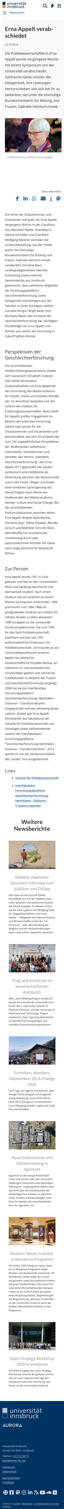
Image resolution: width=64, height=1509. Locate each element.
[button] (17, 198)
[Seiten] (59, 5)
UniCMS (16, 1504)
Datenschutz (9, 1471)
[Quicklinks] (52, 5)
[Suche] (45, 5)
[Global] (51, 5)
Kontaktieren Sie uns (14, 1460)
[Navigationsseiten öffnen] (5, 13)
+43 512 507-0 (20, 1456)
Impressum (8, 1467)
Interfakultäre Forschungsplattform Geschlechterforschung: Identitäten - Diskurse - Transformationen (32, 796)
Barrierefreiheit (11, 1478)
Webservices (27, 1504)
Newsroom (16, 12)
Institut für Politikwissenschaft (37, 778)
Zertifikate (8, 1482)
